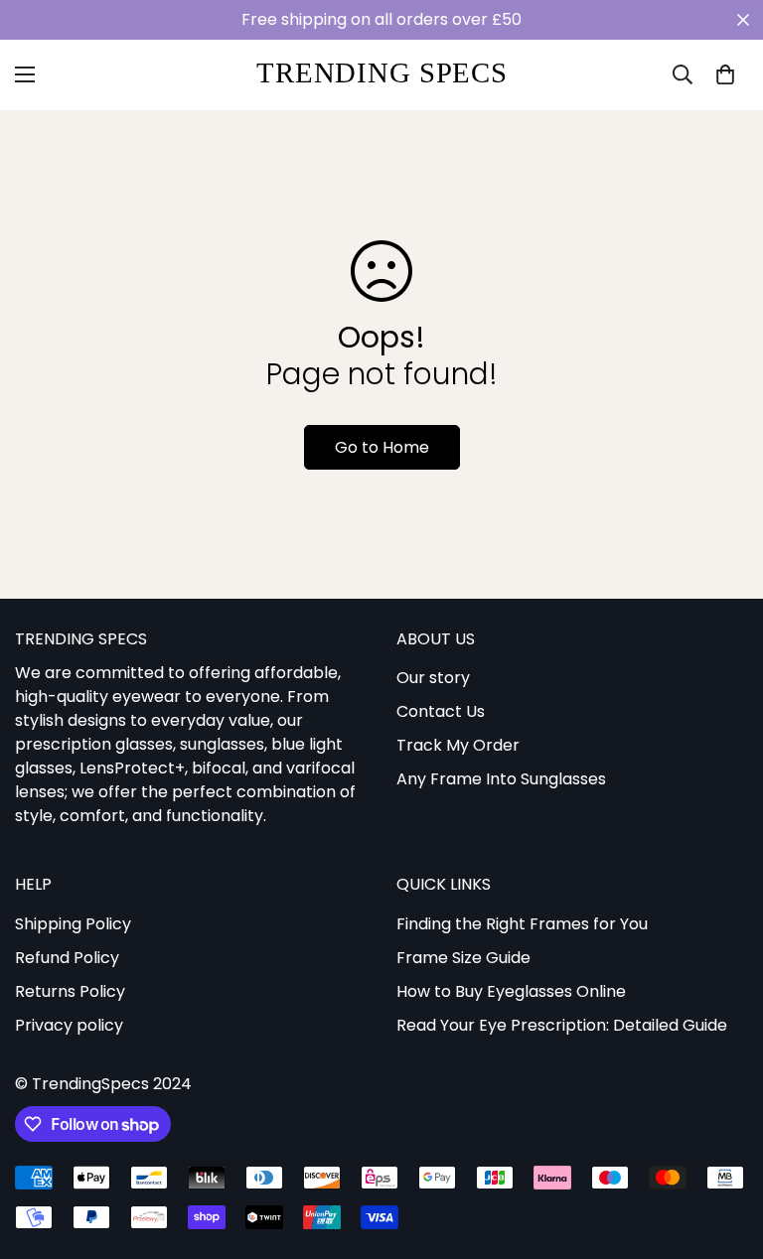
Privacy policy (69, 1025)
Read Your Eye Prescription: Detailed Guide (561, 1025)
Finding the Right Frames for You (522, 923)
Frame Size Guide (463, 957)
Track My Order (458, 745)
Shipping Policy (73, 923)
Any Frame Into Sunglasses (501, 779)
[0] (725, 74)
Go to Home (382, 447)
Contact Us (440, 711)
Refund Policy (67, 957)
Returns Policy (70, 991)
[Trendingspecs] (382, 75)
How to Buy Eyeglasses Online (511, 991)
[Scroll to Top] (724, 1151)
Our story (433, 677)
